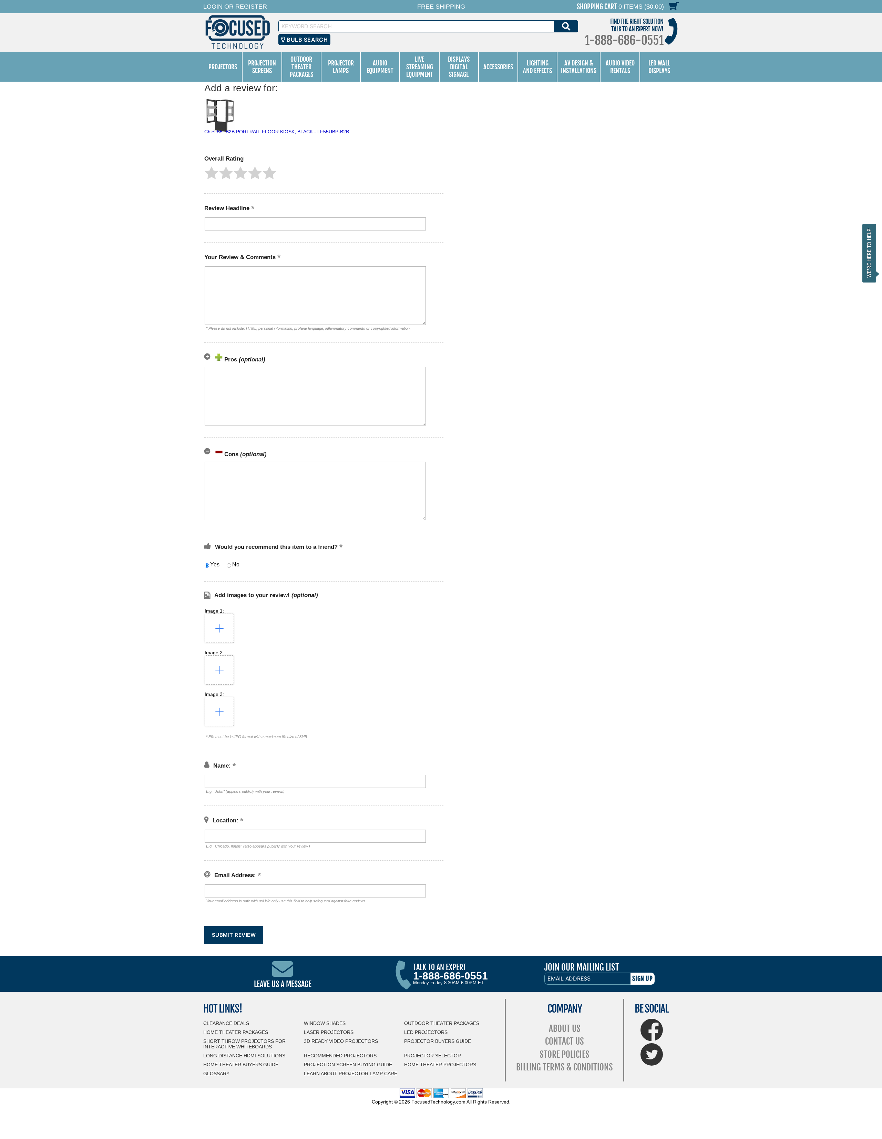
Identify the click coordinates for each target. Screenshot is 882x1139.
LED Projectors (426, 1032)
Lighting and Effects (537, 66)
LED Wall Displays (659, 66)
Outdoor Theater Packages (301, 66)
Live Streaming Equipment (419, 66)
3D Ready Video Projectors (341, 1041)
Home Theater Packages (235, 1032)
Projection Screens (262, 66)
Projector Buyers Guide (437, 1041)
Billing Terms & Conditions (564, 1067)
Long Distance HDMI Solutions (244, 1055)
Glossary (216, 1073)
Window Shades (325, 1023)
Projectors (222, 67)
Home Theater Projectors (440, 1064)
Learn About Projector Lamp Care (350, 1073)
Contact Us (564, 1041)
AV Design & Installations (578, 66)
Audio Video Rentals (620, 66)
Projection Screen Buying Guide (348, 1064)
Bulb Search (306, 39)
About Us (565, 1028)
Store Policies (564, 1054)
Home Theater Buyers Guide (240, 1064)
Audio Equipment (380, 66)
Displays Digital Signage (459, 66)
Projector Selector (432, 1055)
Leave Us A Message (282, 984)
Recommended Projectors (340, 1055)
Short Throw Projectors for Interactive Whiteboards (244, 1043)
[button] (211, 173)
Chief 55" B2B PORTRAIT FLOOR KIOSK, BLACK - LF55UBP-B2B (276, 131)
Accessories (498, 67)
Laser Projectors (328, 1032)
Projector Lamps (341, 66)
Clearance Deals (226, 1023)
